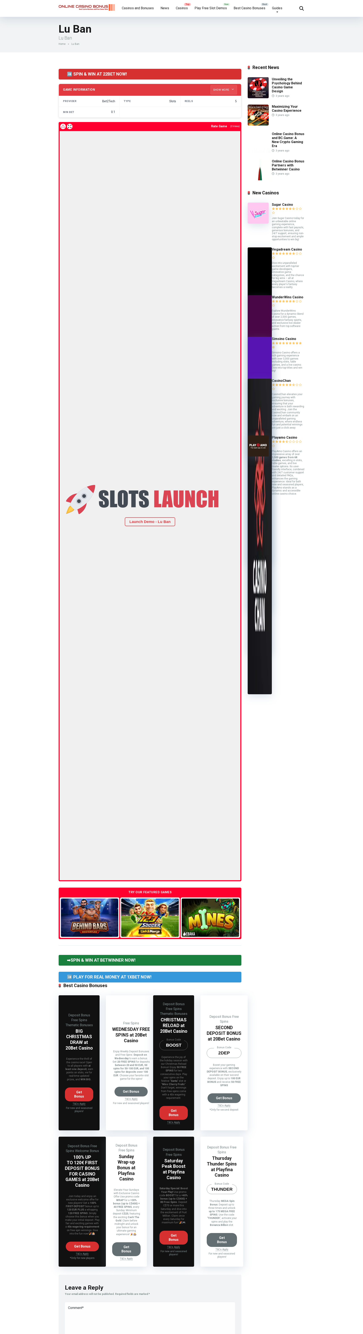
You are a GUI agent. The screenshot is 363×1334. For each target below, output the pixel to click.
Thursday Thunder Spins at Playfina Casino (222, 1167)
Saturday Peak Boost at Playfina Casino (173, 1169)
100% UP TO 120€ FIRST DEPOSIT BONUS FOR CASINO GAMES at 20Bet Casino (82, 1171)
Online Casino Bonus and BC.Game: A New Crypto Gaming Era (288, 140)
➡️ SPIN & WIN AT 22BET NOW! (97, 74)
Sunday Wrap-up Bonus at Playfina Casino (126, 1168)
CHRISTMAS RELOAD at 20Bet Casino (173, 1025)
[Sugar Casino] (258, 222)
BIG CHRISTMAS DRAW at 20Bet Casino (79, 1040)
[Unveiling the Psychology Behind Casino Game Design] (258, 97)
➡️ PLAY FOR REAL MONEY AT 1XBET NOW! (109, 977)
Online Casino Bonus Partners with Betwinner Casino (288, 165)
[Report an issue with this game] (63, 126)
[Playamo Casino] (258, 455)
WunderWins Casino (287, 297)
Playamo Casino (284, 437)
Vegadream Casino (287, 249)
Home (62, 43)
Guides (277, 8)
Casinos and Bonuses (138, 8)
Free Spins (79, 1020)
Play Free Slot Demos (211, 8)
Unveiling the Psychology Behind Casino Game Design (287, 85)
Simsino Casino (284, 339)
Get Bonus (79, 1094)
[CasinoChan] (260, 693)
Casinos (182, 8)
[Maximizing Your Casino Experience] (258, 124)
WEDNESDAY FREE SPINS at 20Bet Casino (131, 1035)
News (164, 8)
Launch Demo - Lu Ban (150, 522)
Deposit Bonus (79, 1015)
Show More (221, 89)
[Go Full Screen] (69, 126)
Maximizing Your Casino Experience (286, 109)
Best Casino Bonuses (249, 8)
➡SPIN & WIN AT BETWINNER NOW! (101, 960)
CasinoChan (281, 381)
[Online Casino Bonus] (87, 6)
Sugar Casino (282, 205)
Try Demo (89, 918)
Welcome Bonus (87, 1151)
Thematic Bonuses (79, 1025)
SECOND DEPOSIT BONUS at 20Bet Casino (224, 1033)
